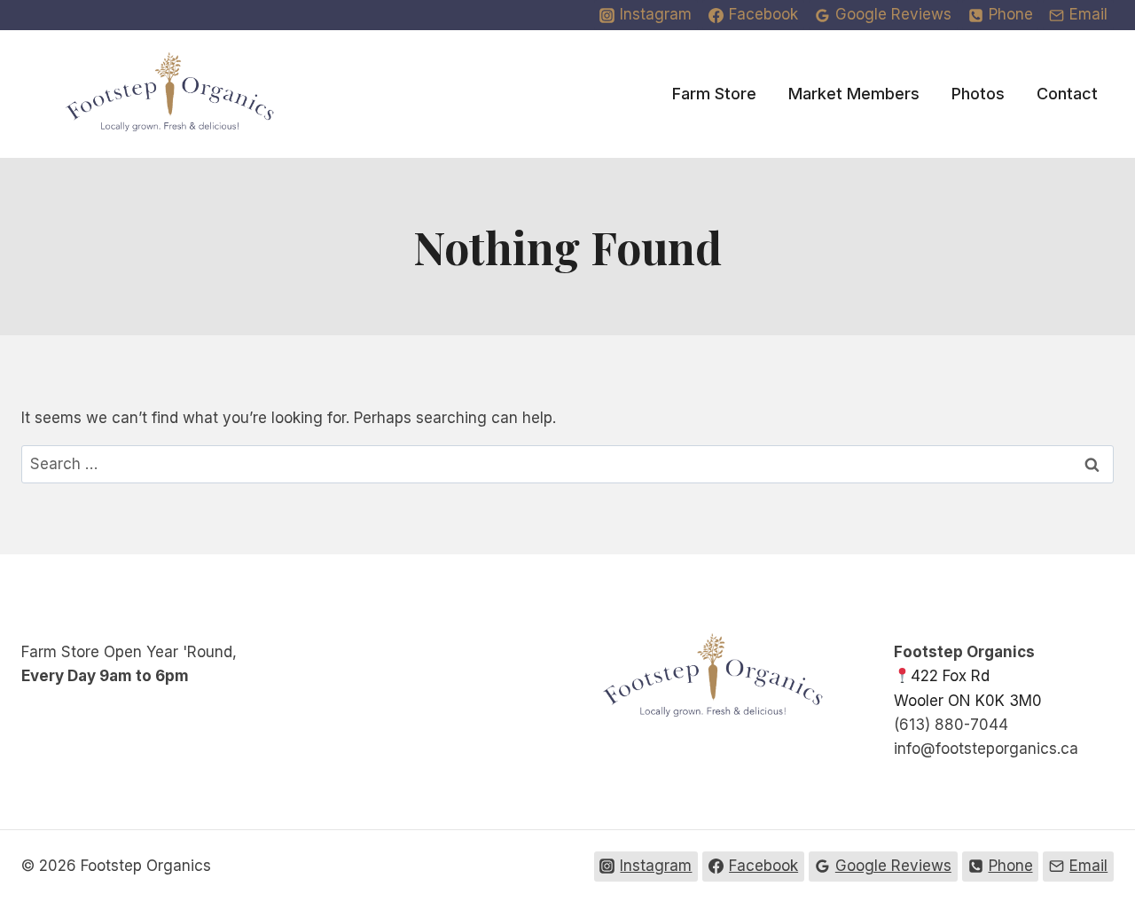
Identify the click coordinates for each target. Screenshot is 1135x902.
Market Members (854, 93)
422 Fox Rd (950, 676)
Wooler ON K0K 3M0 (968, 701)
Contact (1067, 93)
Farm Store (714, 93)
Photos (978, 93)
